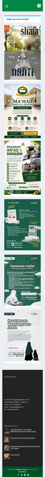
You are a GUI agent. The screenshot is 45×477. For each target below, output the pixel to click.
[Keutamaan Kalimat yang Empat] (7, 439)
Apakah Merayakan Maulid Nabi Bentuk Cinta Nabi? (25, 447)
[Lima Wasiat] (7, 456)
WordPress (22, 472)
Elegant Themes (22, 469)
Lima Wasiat (15, 455)
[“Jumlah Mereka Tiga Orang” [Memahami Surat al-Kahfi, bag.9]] (7, 431)
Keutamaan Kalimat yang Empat (23, 438)
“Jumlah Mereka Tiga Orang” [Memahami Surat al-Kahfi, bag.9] (23, 430)
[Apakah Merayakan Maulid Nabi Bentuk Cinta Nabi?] (7, 447)
